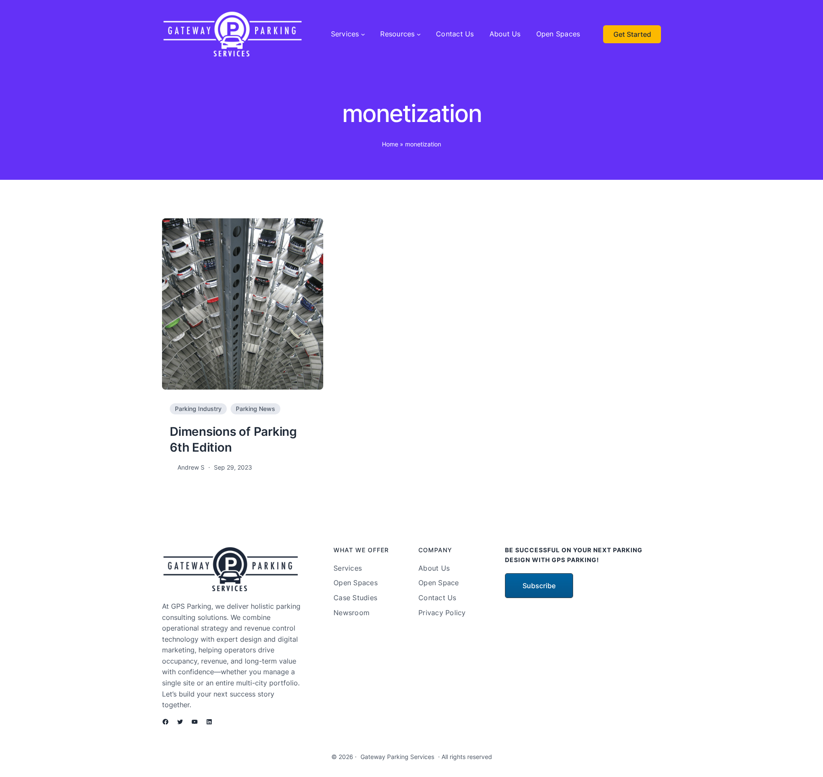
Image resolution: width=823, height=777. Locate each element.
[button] (539, 585)
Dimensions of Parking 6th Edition (233, 439)
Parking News (255, 408)
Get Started (632, 34)
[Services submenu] (363, 34)
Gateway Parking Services (397, 756)
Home (390, 144)
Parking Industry (198, 408)
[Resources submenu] (419, 34)
